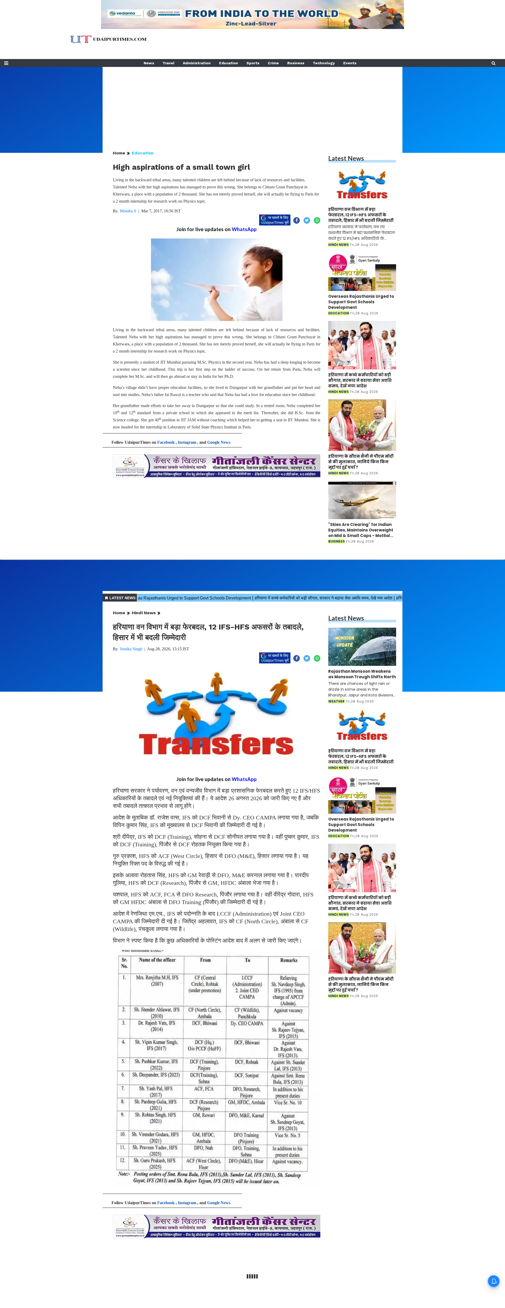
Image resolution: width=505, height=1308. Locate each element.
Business (295, 63)
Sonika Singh (131, 649)
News (149, 63)
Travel (168, 63)
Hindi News (144, 612)
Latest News (346, 158)
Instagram (187, 442)
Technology (324, 63)
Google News (218, 442)
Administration (197, 63)
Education (228, 63)
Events (349, 63)
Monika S (128, 211)
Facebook (166, 442)
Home (119, 152)
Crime (273, 63)
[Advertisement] (252, 104)
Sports (252, 63)
